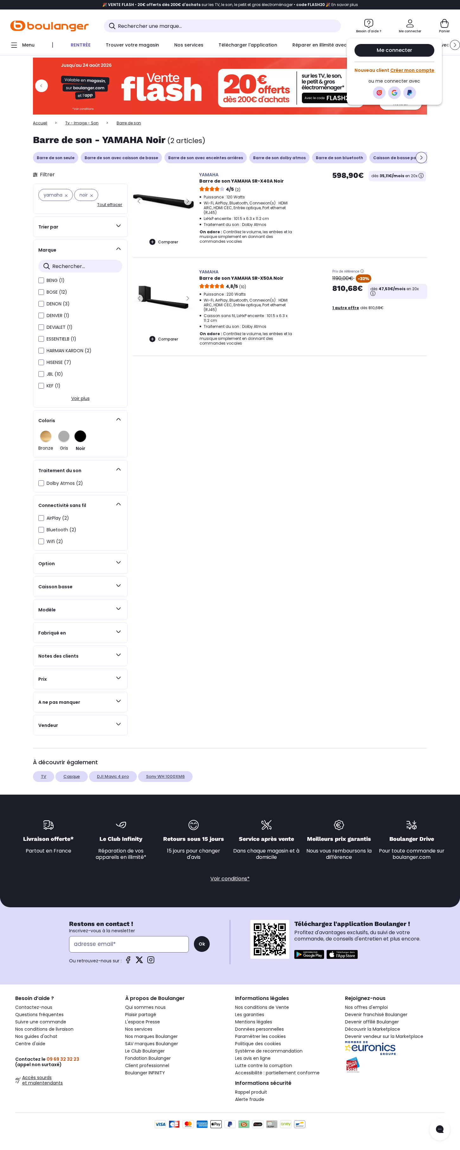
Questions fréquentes (39, 1014)
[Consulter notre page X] (139, 962)
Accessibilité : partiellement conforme (277, 1073)
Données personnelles (259, 1029)
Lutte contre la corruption (263, 1065)
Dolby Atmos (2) (65, 483)
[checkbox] (41, 280)
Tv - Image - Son (82, 123)
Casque (71, 776)
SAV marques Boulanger (151, 1044)
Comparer (168, 242)
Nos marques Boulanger (151, 1036)
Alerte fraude (249, 1099)
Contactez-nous (33, 1007)
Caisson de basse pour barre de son (410, 157)
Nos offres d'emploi (366, 1007)
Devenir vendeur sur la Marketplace (384, 1036)
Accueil (40, 123)
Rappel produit (251, 1092)
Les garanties (249, 1014)
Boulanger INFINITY (145, 1073)
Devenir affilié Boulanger (372, 1022)
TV (43, 776)
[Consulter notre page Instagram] (151, 962)
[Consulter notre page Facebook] (128, 962)
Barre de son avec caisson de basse (121, 157)
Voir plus (80, 398)
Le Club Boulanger (145, 1051)
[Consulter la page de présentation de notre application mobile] (309, 954)
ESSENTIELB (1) (61, 339)
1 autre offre (345, 307)
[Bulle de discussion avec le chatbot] (440, 1130)
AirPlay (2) (58, 518)
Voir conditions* (230, 878)
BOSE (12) (57, 292)
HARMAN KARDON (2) (69, 350)
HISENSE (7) (59, 362)
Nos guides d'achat (36, 1036)
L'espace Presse (142, 1022)
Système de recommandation (269, 1051)
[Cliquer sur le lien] (230, 86)
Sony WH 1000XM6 (165, 776)
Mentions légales (253, 1022)
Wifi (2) (55, 541)
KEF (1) (54, 386)
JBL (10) (55, 374)
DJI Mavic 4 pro (113, 776)
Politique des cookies (258, 1044)
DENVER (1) (58, 315)
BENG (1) (56, 280)
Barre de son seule (55, 157)
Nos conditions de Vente (262, 1007)
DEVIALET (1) (60, 327)
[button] (455, 45)
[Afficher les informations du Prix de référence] (362, 271)
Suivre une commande (40, 1022)
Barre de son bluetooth (339, 157)
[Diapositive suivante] (421, 157)
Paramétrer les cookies (260, 1036)
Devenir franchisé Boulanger (376, 1014)
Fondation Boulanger (148, 1058)
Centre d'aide (30, 1044)
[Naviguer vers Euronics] (395, 1048)
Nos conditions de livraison (44, 1029)
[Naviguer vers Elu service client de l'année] (395, 1065)
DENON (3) (58, 304)
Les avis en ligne (253, 1058)
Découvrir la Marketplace (372, 1029)
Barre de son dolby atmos (279, 157)
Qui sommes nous (145, 1007)
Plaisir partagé (140, 1014)
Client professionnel (147, 1065)
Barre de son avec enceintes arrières (205, 157)
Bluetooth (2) (61, 530)
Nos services (138, 1029)
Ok (202, 944)
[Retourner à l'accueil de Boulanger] (49, 26)
